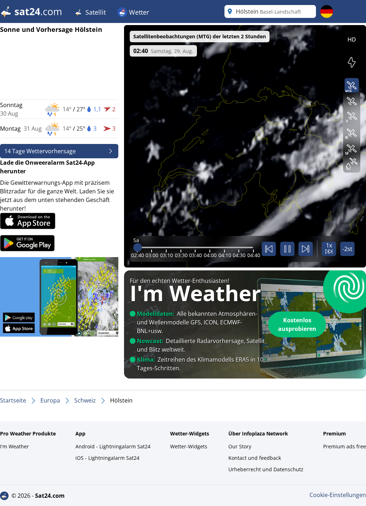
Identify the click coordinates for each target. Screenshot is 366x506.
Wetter (138, 12)
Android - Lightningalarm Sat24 (112, 446)
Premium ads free (344, 446)
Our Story (239, 446)
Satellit (95, 12)
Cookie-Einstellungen (338, 495)
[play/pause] (287, 249)
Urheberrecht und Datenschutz (265, 469)
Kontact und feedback (254, 457)
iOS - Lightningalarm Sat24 (107, 457)
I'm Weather (14, 446)
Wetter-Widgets (188, 446)
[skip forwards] (305, 249)
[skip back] (269, 249)
